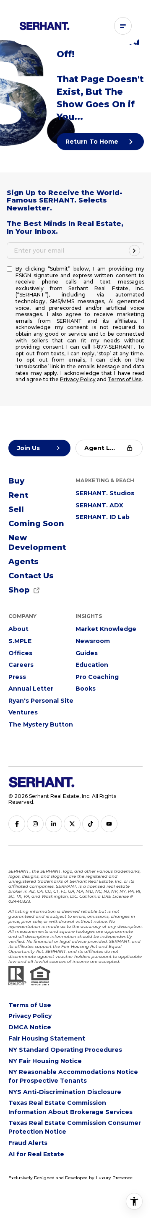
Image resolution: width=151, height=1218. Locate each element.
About (18, 629)
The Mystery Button (40, 724)
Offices (20, 653)
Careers (21, 665)
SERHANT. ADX (99, 505)
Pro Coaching (97, 677)
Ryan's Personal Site (40, 700)
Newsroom (93, 641)
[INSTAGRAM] (35, 823)
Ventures (23, 712)
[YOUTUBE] (109, 823)
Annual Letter (30, 688)
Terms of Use (125, 379)
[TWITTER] (72, 823)
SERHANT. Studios (105, 493)
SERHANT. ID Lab (103, 517)
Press (17, 677)
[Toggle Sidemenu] (123, 26)
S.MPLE (19, 641)
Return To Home (92, 141)
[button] (31, 576)
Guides (87, 653)
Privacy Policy (78, 379)
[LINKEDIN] (53, 823)
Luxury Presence (114, 1177)
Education (92, 665)
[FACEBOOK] (16, 823)
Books (86, 688)
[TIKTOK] (90, 823)
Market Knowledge (106, 629)
